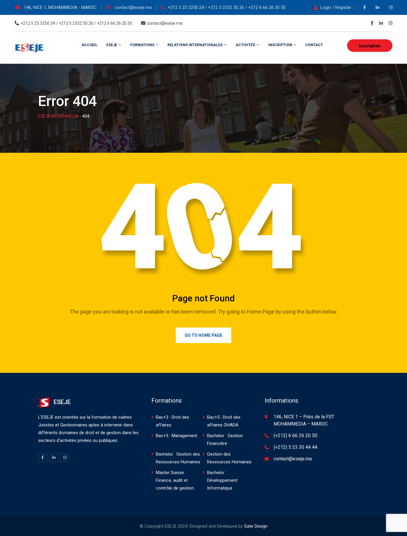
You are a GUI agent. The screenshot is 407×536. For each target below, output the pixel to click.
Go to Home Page (203, 335)
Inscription (369, 45)
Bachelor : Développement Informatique (222, 480)
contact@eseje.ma (134, 7)
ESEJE (111, 45)
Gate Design (256, 526)
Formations (142, 45)
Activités (245, 45)
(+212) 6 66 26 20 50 (295, 435)
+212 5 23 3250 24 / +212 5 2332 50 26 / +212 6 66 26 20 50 (226, 7)
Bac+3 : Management (176, 435)
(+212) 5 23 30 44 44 (295, 447)
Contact (314, 45)
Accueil (89, 45)
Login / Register (335, 7)
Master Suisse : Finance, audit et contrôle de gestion (175, 480)
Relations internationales (195, 45)
